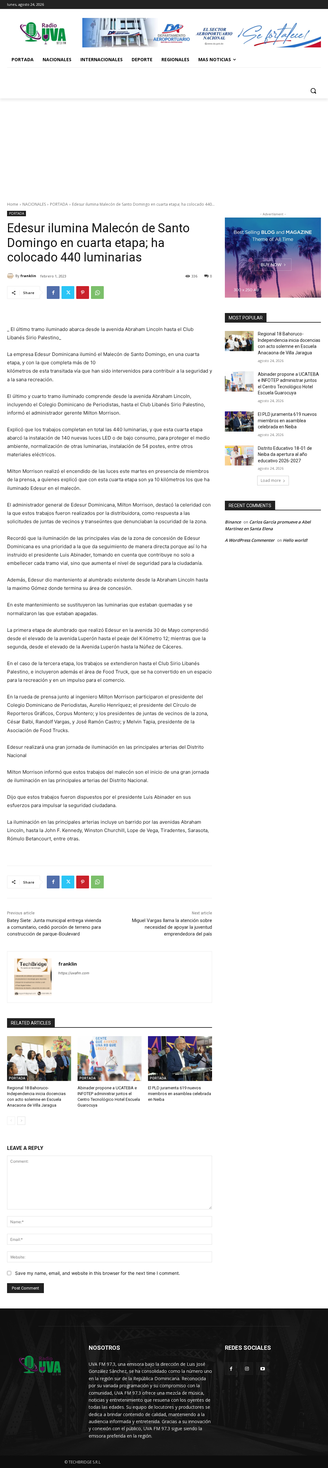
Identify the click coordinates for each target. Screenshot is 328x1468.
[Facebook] (53, 292)
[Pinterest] (82, 292)
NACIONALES (34, 204)
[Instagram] (247, 1368)
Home (12, 204)
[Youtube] (262, 1368)
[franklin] (11, 276)
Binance (233, 522)
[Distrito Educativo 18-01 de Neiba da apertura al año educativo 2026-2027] (239, 455)
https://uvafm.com (73, 973)
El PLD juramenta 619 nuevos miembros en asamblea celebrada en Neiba (179, 1093)
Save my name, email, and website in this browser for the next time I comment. (97, 1273)
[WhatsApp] (97, 292)
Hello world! (295, 540)
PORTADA (59, 204)
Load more (271, 480)
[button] (313, 90)
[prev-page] (11, 1121)
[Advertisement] (164, 146)
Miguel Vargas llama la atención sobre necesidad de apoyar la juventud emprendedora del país (172, 927)
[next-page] (21, 1121)
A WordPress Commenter (250, 540)
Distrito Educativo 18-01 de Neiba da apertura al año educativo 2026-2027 (285, 454)
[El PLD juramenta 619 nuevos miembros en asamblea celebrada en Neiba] (180, 1058)
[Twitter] (68, 292)
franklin (28, 275)
